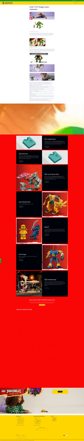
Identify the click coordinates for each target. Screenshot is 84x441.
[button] (1, 3)
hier (23, 425)
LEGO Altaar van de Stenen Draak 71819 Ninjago (62, 337)
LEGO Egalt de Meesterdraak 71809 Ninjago (42, 337)
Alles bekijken (42, 386)
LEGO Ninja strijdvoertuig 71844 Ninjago (52, 382)
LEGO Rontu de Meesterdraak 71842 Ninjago (42, 382)
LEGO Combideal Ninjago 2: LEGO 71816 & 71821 (42, 322)
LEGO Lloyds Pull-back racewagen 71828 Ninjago (20, 382)
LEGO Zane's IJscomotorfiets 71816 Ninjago (31, 322)
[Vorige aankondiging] (1, 0)
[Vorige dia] (40, 414)
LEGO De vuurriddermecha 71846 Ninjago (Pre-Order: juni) (62, 382)
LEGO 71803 (60, 391)
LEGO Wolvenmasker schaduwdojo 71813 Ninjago (20, 367)
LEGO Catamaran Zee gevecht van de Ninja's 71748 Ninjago (21, 337)
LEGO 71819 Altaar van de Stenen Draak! (56, 176)
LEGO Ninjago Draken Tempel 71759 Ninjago (31, 337)
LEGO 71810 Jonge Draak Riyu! (27, 155)
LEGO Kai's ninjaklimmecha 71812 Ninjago (52, 337)
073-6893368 (37, 420)
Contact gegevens (55, 417)
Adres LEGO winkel (55, 419)
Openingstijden (54, 418)
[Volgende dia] (43, 414)
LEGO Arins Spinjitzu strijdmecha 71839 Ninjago (31, 382)
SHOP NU (46, 146)
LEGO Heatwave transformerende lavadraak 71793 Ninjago (63, 367)
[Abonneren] (47, 429)
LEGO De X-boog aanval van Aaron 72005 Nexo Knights (31, 367)
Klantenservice (54, 420)
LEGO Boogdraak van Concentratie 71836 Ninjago (52, 367)
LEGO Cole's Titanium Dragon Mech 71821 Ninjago (21, 322)
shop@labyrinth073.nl (39, 421)
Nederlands (74, 0)
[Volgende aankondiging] (82, 0)
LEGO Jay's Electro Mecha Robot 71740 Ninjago (62, 322)
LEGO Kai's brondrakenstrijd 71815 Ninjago (52, 322)
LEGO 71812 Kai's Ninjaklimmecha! (57, 141)
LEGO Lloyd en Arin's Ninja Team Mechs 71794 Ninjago (31, 352)
